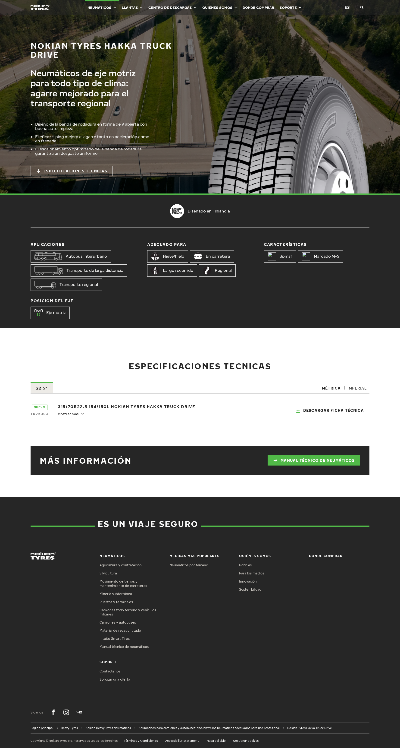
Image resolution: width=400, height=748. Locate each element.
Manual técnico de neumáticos (318, 460)
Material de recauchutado (120, 630)
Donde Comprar (258, 7)
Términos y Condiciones (141, 740)
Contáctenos (110, 671)
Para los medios (251, 573)
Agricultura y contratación (121, 565)
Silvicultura (108, 573)
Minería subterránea (116, 594)
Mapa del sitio (216, 740)
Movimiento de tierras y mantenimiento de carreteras (123, 583)
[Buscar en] (362, 7)
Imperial (357, 388)
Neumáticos (99, 7)
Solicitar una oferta (115, 679)
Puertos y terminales (116, 602)
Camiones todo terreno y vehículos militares (128, 612)
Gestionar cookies (246, 740)
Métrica (331, 388)
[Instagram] (66, 712)
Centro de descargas (170, 7)
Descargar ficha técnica (333, 410)
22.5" (41, 388)
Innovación (248, 581)
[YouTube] (79, 712)
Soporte (288, 7)
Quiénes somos (217, 7)
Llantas (130, 7)
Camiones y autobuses (118, 622)
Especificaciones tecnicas (75, 171)
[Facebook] (53, 712)
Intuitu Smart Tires (115, 638)
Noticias (245, 565)
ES (347, 7)
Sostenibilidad (250, 589)
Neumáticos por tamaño (188, 565)
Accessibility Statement (182, 740)
